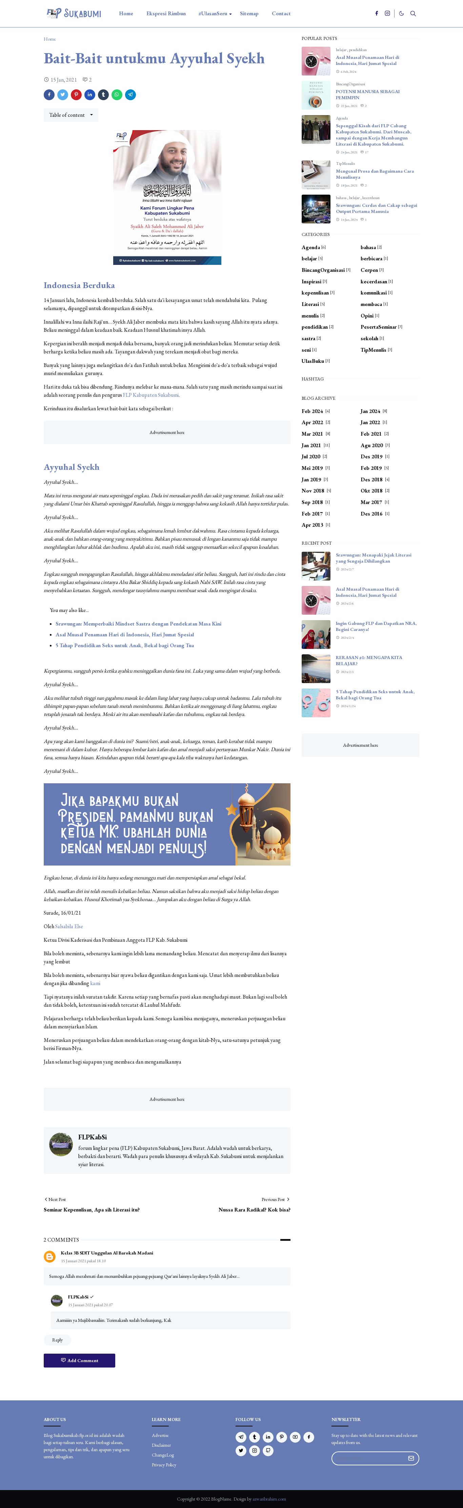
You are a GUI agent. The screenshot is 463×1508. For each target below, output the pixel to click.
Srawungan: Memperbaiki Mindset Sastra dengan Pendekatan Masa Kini (138, 623)
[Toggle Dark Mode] (401, 13)
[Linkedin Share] (89, 94)
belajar (341, 49)
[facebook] (376, 13)
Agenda (342, 118)
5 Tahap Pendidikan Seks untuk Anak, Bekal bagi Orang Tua (125, 645)
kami (95, 983)
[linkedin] (268, 1437)
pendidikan (358, 49)
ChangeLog (163, 1455)
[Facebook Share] (49, 94)
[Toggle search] (413, 13)
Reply (57, 1340)
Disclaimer (161, 1445)
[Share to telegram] (130, 94)
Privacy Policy (164, 1465)
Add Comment (82, 1360)
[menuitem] (126, 13)
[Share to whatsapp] (117, 94)
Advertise (160, 1435)
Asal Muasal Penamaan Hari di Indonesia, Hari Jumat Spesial (125, 634)
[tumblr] (254, 1437)
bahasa (341, 197)
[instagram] (387, 13)
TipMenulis (345, 163)
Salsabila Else (69, 926)
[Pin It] (76, 94)
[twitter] (241, 1450)
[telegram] (241, 1437)
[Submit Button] (411, 1458)
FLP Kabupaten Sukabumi (151, 394)
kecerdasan (371, 197)
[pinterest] (281, 1437)
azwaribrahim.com (269, 1499)
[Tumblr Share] (103, 94)
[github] (268, 1450)
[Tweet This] (62, 94)
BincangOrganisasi (350, 84)
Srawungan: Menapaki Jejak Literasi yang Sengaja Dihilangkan (373, 558)
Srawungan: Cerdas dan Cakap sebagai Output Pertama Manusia (376, 208)
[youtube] (295, 1437)
